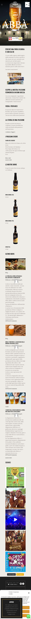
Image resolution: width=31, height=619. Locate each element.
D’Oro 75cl (7, 247)
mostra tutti (8, 160)
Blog (6, 272)
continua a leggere (10, 132)
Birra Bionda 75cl (9, 221)
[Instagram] (23, 584)
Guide (7, 406)
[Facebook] (21, 584)
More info (8, 158)
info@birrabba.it (13, 584)
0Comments (13, 321)
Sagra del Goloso (10, 140)
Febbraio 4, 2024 (9, 280)
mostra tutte (8, 457)
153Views (7, 321)
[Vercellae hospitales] (15, 498)
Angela (20, 280)
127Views (7, 455)
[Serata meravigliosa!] (15, 519)
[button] (29, 593)
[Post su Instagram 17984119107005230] (15, 477)
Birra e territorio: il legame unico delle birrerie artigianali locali (15, 342)
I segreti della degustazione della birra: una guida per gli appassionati (15, 410)
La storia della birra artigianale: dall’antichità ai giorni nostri (13, 276)
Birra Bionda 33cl (9, 194)
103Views (7, 388)
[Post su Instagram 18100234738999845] (15, 541)
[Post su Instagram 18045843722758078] (15, 562)
